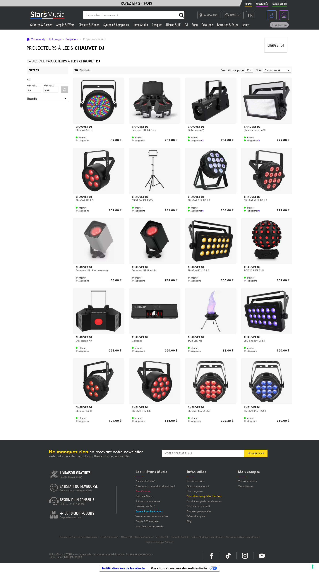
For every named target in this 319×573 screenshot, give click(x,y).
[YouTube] (261, 555)
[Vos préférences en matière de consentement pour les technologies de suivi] (312, 566)
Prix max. (49, 85)
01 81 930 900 (77, 504)
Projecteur (72, 39)
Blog (189, 521)
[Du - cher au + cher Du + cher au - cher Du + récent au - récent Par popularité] (276, 70)
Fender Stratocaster (88, 537)
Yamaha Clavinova (143, 537)
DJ (186, 25)
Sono (195, 25)
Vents (246, 25)
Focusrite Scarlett (179, 537)
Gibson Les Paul (68, 537)
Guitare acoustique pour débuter (242, 537)
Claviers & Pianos (89, 25)
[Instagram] (245, 555)
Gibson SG (126, 537)
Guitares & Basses (41, 25)
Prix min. (32, 85)
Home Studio (141, 25)
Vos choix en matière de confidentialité (179, 568)
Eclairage (208, 25)
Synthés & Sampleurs (116, 25)
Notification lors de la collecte (123, 568)
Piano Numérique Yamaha (159, 541)
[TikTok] (228, 555)
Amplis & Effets (65, 25)
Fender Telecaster (110, 537)
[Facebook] (211, 555)
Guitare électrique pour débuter (207, 537)
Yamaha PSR (162, 537)
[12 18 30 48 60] (248, 70)
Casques (157, 25)
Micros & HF (173, 25)
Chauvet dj (38, 39)
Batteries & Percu (228, 25)
